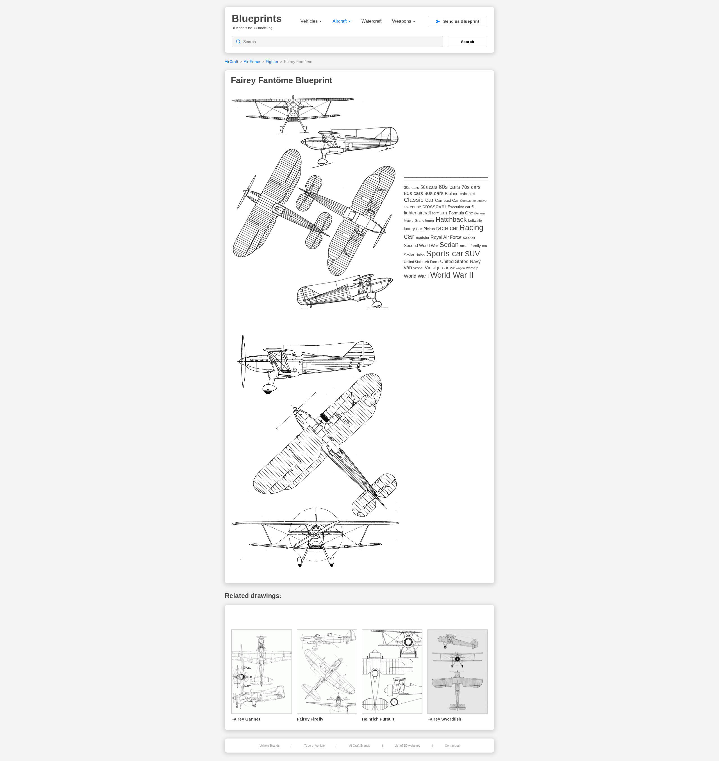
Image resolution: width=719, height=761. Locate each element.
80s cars (413, 193)
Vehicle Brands (270, 745)
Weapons (401, 21)
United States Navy (460, 261)
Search (467, 41)
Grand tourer (424, 220)
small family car (474, 246)
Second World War (421, 245)
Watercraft (371, 21)
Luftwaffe (475, 221)
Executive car (459, 207)
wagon (460, 268)
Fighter (272, 61)
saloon (469, 237)
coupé (415, 206)
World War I (416, 276)
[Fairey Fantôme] (315, 207)
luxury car (413, 228)
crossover (434, 206)
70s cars (471, 187)
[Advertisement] (446, 127)
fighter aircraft (417, 212)
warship (472, 268)
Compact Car (447, 200)
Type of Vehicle (314, 745)
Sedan (449, 244)
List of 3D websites (407, 745)
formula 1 (439, 213)
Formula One (461, 212)
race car (447, 228)
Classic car (419, 199)
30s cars (411, 187)
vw (452, 268)
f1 (473, 207)
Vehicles (309, 21)
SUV (472, 254)
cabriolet (467, 194)
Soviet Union (414, 255)
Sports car (444, 253)
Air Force (252, 61)
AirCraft (231, 61)
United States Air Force (421, 262)
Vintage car (437, 267)
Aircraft (340, 21)
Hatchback (451, 219)
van (408, 267)
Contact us (452, 745)
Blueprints (257, 18)
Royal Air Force (446, 237)
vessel (418, 268)
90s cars (433, 193)
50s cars (428, 187)
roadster (422, 237)
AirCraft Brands (359, 745)
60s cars (449, 187)
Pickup (429, 229)
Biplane (451, 193)
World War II (452, 275)
